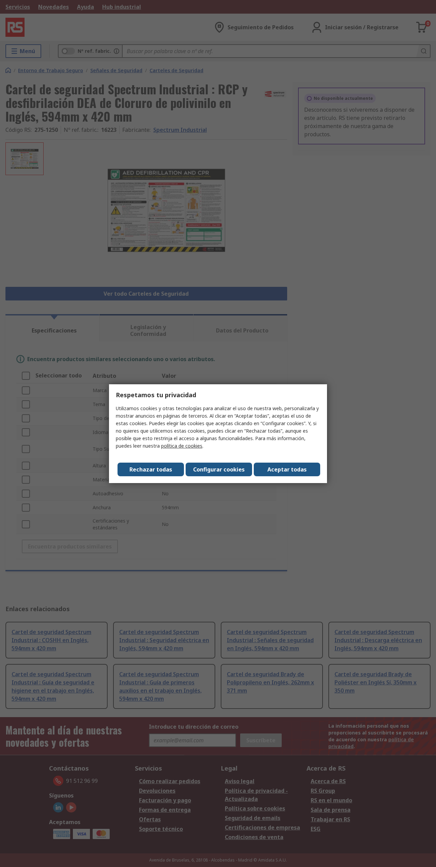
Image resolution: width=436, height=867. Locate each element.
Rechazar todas (150, 469)
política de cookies (181, 446)
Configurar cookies (219, 469)
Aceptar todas (287, 469)
